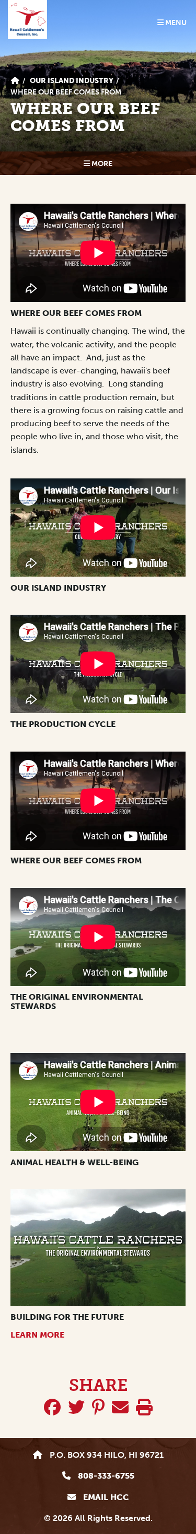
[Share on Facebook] (52, 1408)
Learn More (37, 1335)
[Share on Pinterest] (98, 1408)
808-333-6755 (105, 1476)
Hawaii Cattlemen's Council (27, 19)
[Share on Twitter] (76, 1408)
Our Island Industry (71, 80)
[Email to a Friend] (120, 1408)
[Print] (144, 1408)
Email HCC (105, 1497)
